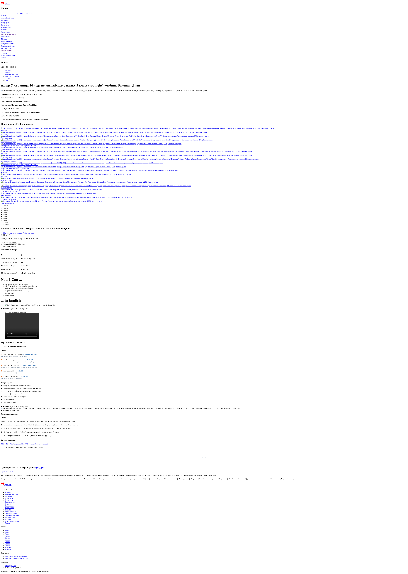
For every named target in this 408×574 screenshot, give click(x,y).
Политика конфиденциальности (16, 558)
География (5, 22)
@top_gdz (39, 467)
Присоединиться (7, 472)
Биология (4, 20)
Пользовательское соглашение (16, 557)
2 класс (5, 207)
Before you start (28, 233)
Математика (5, 37)
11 (31, 13)
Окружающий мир (8, 46)
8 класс (5, 218)
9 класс (5, 220)
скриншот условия (9, 246)
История (4, 29)
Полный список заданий (39, 444)
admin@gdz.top (10, 566)
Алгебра (4, 15)
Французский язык (8, 55)
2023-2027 (12, 242)
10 (29, 13)
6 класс (5, 214)
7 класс (5, 216)
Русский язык (6, 48)
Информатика (6, 27)
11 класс (6, 224)
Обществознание (7, 44)
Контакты (4, 562)
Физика (4, 53)
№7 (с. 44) (6, 235)
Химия (3, 58)
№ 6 (2, 233)
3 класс (5, 209)
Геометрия (5, 25)
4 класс (5, 211)
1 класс (5, 205)
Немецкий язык (7, 41)
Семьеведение (6, 51)
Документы (5, 553)
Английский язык (7, 18)
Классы (3, 527)
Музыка (4, 39)
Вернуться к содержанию (13, 233)
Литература (5, 32)
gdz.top (7, 4)
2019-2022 (5, 242)
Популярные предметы (9, 489)
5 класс (5, 212)
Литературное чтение (9, 34)
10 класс (6, 222)
